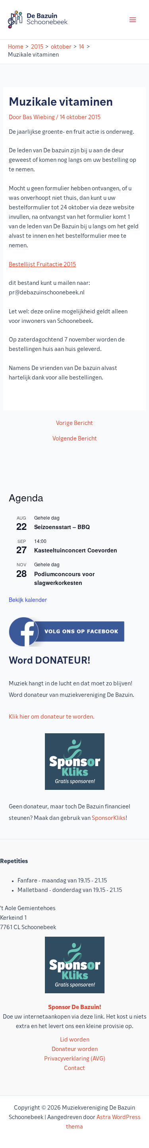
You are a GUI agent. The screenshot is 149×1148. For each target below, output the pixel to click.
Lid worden (74, 1040)
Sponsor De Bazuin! (74, 1008)
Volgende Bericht (74, 439)
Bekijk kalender (28, 599)
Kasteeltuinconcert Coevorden (75, 550)
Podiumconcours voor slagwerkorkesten (64, 578)
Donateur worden (75, 1050)
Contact (74, 1069)
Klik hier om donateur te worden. (52, 717)
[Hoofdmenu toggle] (132, 19)
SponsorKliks (109, 819)
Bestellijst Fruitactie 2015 (42, 265)
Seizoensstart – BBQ (62, 527)
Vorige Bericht (74, 424)
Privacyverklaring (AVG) (74, 1059)
